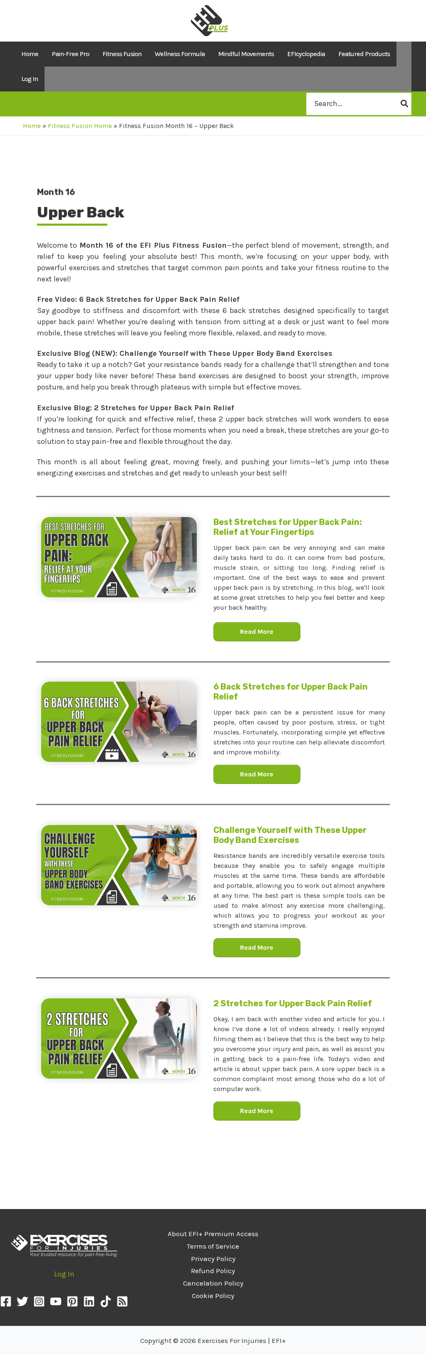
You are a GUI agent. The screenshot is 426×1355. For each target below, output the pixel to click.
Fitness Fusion (121, 54)
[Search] (405, 103)
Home (29, 54)
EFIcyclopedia (306, 54)
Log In (29, 79)
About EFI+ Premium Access (213, 1233)
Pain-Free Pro (70, 54)
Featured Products (364, 54)
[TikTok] (105, 1301)
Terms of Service (213, 1246)
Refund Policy (213, 1270)
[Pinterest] (72, 1301)
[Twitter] (22, 1301)
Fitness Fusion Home (80, 126)
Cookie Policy (213, 1295)
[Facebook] (6, 1301)
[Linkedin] (89, 1301)
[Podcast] (122, 1301)
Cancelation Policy (213, 1283)
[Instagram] (39, 1301)
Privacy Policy (213, 1258)
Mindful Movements (246, 54)
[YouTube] (56, 1301)
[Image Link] (119, 557)
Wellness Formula (180, 54)
